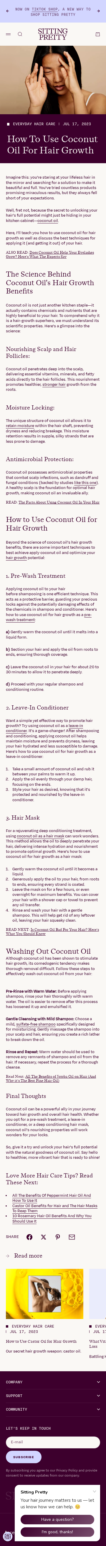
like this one (85, 482)
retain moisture (20, 425)
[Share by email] (71, 1237)
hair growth (16, 558)
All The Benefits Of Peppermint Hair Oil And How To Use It (51, 1198)
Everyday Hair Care (34, 124)
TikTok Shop (45, 8)
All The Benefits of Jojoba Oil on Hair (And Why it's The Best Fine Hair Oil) (51, 1078)
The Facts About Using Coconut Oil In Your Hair (59, 502)
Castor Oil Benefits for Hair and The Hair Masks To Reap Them (54, 1208)
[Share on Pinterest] (57, 1237)
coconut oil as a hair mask (40, 836)
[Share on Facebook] (29, 1237)
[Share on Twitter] (43, 1237)
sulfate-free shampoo (36, 1024)
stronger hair (54, 384)
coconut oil (47, 220)
